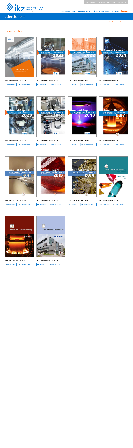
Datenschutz (111, 2)
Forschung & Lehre (68, 11)
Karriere (115, 11)
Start (108, 22)
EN (125, 2)
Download (11, 85)
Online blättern (25, 85)
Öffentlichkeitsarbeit (102, 11)
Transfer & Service (84, 11)
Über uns (124, 11)
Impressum (101, 2)
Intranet (120, 2)
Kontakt (92, 2)
